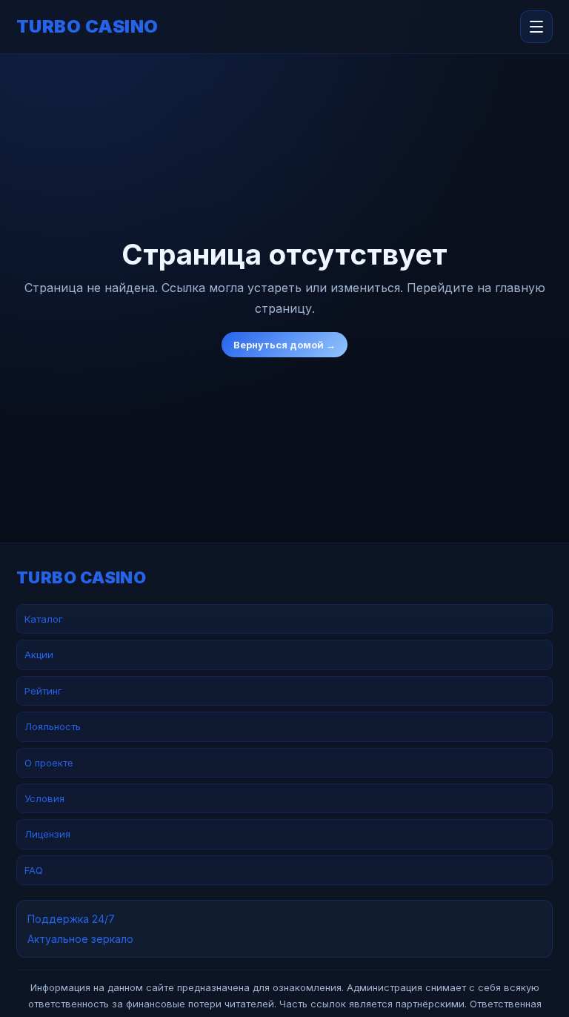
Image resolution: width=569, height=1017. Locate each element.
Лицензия (47, 834)
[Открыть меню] (536, 26)
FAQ (33, 870)
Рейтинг (43, 691)
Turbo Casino (87, 26)
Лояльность (52, 726)
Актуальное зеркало (80, 938)
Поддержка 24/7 (71, 918)
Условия (44, 798)
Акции (38, 654)
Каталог (43, 619)
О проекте (48, 763)
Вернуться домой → (284, 345)
